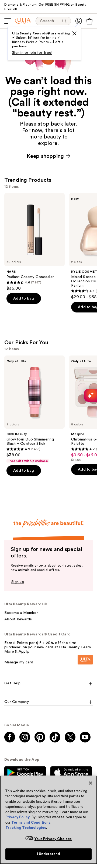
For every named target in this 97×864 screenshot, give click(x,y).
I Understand (48, 854)
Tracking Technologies (25, 827)
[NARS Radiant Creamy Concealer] (34, 242)
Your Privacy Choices (53, 839)
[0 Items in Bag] (89, 21)
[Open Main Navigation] (7, 21)
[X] (74, 33)
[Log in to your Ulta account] (78, 21)
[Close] (90, 783)
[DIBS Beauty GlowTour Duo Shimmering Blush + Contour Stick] (34, 409)
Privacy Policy (17, 817)
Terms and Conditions (30, 822)
